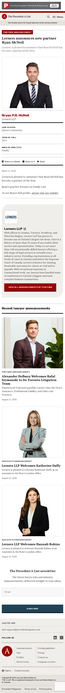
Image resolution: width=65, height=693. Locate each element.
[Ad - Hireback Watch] (31, 5)
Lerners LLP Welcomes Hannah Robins (31, 544)
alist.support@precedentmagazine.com (21, 629)
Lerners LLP (13, 229)
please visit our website (45, 193)
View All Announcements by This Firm (30, 287)
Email (42, 161)
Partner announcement (16, 372)
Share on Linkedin (12, 161)
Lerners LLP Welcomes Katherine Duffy (31, 466)
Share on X (30, 161)
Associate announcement (17, 461)
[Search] (48, 17)
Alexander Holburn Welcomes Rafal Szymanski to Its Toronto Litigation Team (29, 380)
